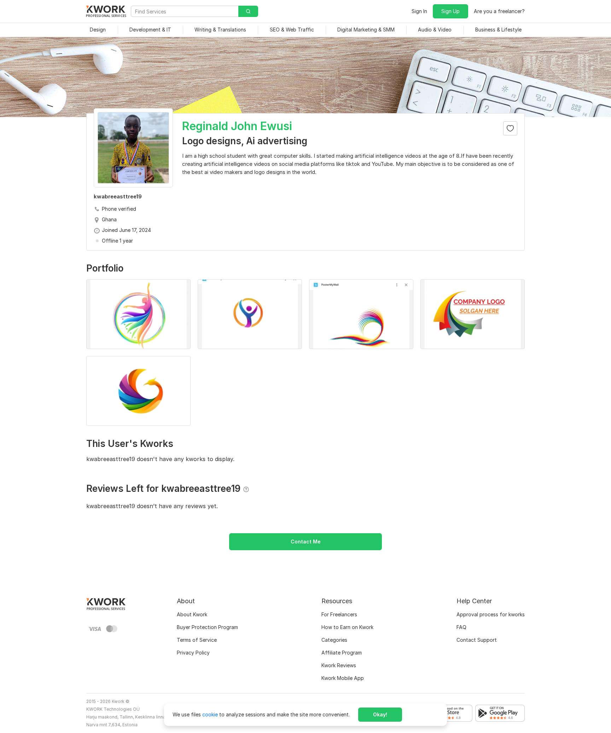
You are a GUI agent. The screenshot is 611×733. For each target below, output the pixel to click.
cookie (210, 714)
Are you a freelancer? (499, 11)
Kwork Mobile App (342, 678)
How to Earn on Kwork (347, 627)
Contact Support (476, 640)
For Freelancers (339, 614)
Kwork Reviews (338, 665)
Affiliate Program (341, 653)
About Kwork (192, 614)
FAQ (461, 627)
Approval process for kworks (490, 614)
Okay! (380, 714)
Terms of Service (197, 640)
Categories (334, 640)
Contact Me (306, 542)
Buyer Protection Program (207, 627)
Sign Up (450, 11)
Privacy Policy (193, 653)
